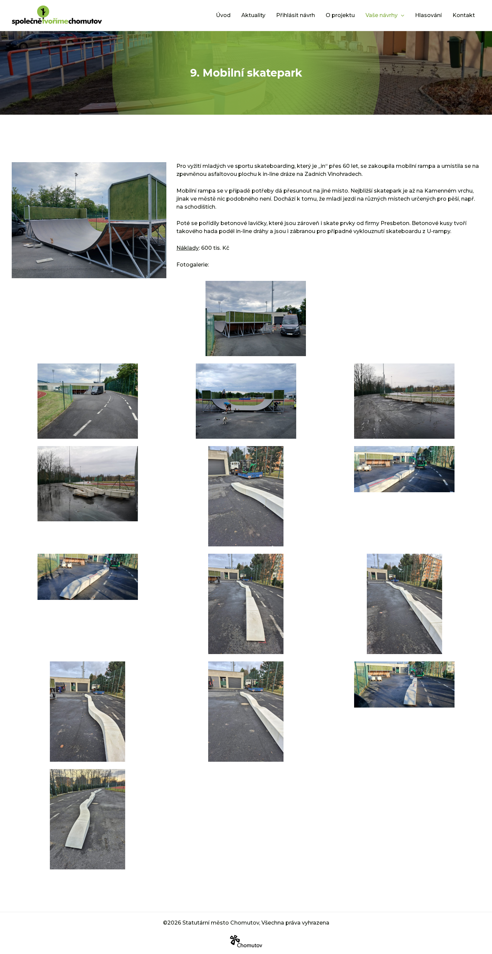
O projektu (340, 15)
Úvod (223, 15)
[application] (401, 15)
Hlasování (428, 15)
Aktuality (253, 15)
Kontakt (464, 15)
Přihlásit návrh (295, 15)
